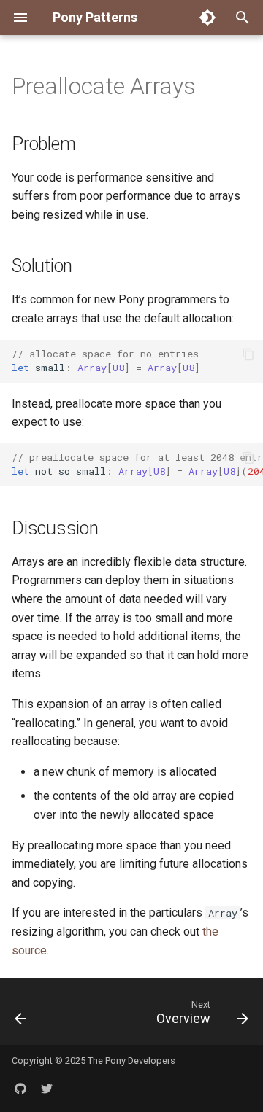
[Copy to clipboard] (248, 354)
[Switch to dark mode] (207, 17)
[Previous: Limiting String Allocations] (21, 1015)
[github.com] (20, 1088)
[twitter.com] (46, 1088)
